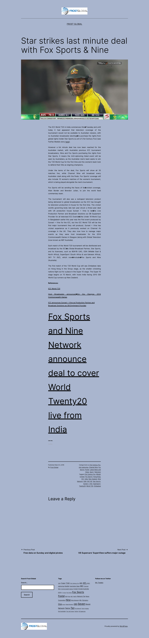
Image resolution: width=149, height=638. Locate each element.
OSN (84, 481)
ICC (82, 479)
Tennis (83, 608)
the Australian (62, 611)
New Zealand (93, 479)
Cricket (82, 477)
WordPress (124, 626)
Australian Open (75, 586)
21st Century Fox (94, 465)
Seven (81, 603)
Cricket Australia (83, 589)
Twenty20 (82, 486)
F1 (62, 592)
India (86, 479)
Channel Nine (93, 467)
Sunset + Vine (87, 484)
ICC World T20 (54, 289)
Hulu (69, 596)
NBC (72, 596)
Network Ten (81, 596)
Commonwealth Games (67, 589)
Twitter (76, 611)
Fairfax (64, 592)
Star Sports (96, 481)
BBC (81, 586)
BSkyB (98, 474)
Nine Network (75, 600)
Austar (67, 586)
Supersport (96, 484)
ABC (81, 583)
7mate (63, 583)
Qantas (63, 604)
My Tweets (99, 583)
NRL (80, 600)
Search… (24, 583)
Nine (68, 600)
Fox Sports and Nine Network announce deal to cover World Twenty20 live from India (73, 373)
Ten (72, 608)
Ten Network (78, 608)
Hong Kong (96, 477)
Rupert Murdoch (69, 604)
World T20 (89, 486)
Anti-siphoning (83, 467)
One (60, 604)
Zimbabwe (97, 486)
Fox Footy (69, 592)
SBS (75, 604)
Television (97, 472)
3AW (59, 583)
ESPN (59, 592)
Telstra (67, 608)
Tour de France (70, 611)
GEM (66, 596)
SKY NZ (89, 481)
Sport (92, 472)
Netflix (75, 596)
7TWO (68, 583)
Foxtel (87, 470)
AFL (85, 583)
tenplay (87, 608)
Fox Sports (88, 477)
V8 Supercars (82, 611)
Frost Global (74, 24)
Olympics (85, 600)
